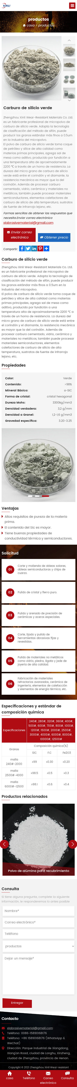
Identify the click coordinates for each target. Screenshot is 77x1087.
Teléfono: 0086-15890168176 (27, 1033)
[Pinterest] (40, 248)
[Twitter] (28, 248)
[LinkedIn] (34, 248)
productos (46, 25)
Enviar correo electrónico (21, 235)
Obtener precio (55, 237)
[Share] (46, 248)
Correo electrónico (48, 1080)
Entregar (17, 1003)
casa (30, 25)
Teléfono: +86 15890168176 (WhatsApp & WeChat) (36, 1041)
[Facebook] (22, 248)
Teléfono (29, 1078)
